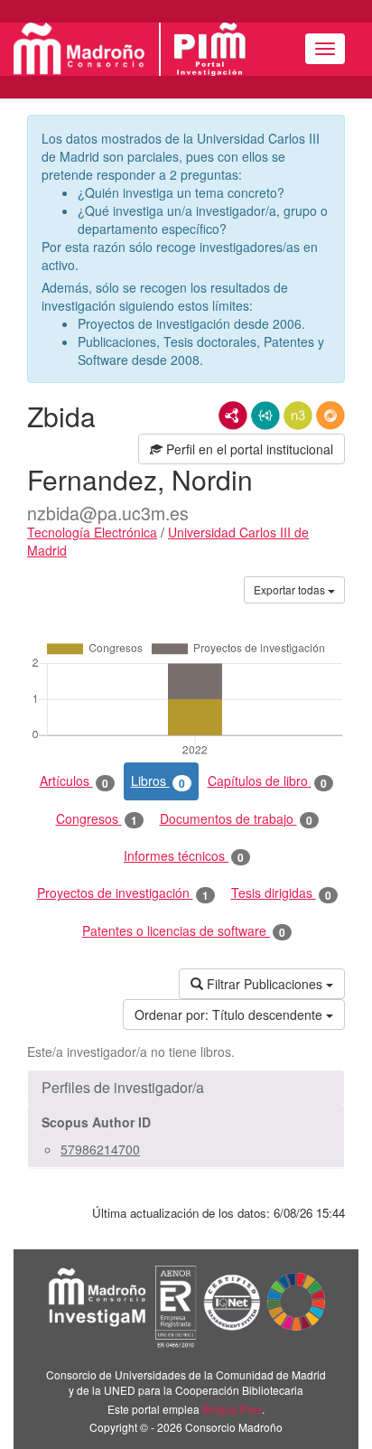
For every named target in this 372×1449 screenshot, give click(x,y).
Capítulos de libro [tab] (267, 780)
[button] (186, 1087)
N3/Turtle (298, 415)
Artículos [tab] (74, 780)
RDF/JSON (330, 415)
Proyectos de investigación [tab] (123, 892)
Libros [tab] (158, 780)
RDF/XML (233, 415)
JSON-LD (265, 415)
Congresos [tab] (96, 818)
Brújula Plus (232, 1408)
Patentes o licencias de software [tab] (183, 930)
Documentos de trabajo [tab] (236, 818)
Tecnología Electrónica (92, 532)
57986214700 (100, 1149)
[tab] (186, 1087)
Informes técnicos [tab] (184, 855)
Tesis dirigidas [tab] (281, 892)
